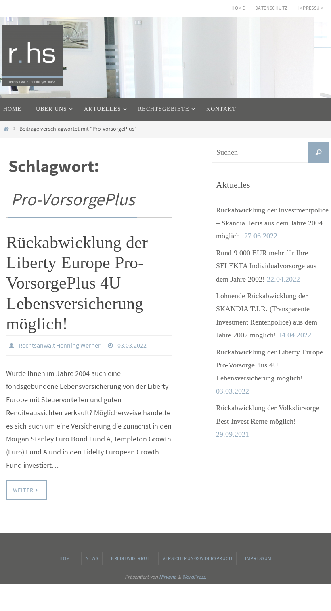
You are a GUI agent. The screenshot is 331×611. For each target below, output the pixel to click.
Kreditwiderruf (130, 556)
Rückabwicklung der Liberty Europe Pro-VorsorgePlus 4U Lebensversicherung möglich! (77, 283)
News (92, 556)
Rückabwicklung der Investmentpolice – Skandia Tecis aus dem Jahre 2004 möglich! (272, 223)
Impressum (310, 8)
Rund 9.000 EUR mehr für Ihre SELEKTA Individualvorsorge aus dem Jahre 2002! (266, 266)
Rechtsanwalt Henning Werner (60, 344)
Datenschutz (271, 8)
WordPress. (194, 574)
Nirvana (167, 574)
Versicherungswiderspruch (197, 556)
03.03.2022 (132, 344)
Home (238, 8)
